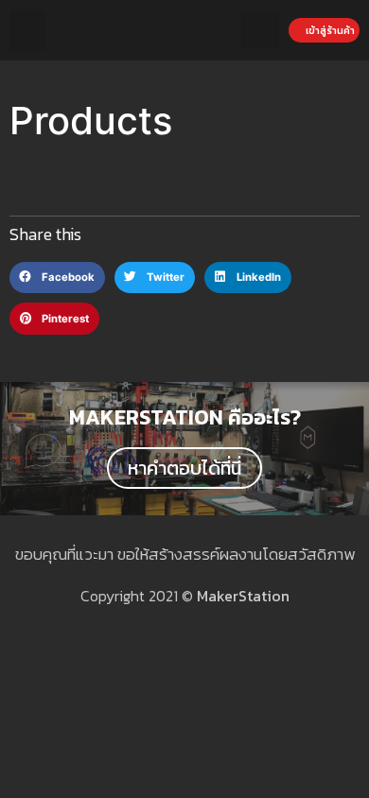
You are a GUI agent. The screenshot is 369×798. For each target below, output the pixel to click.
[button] (27, 30)
